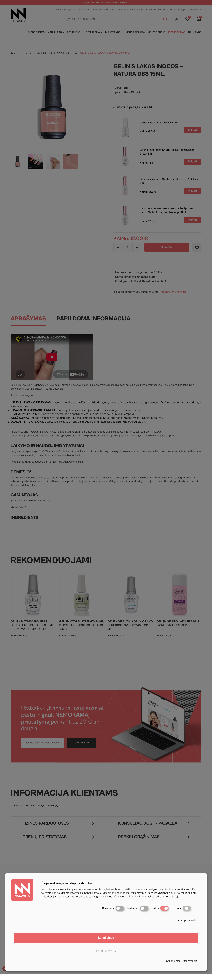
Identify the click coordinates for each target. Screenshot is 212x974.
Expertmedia (189, 961)
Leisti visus (106, 938)
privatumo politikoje (167, 896)
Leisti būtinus (106, 951)
